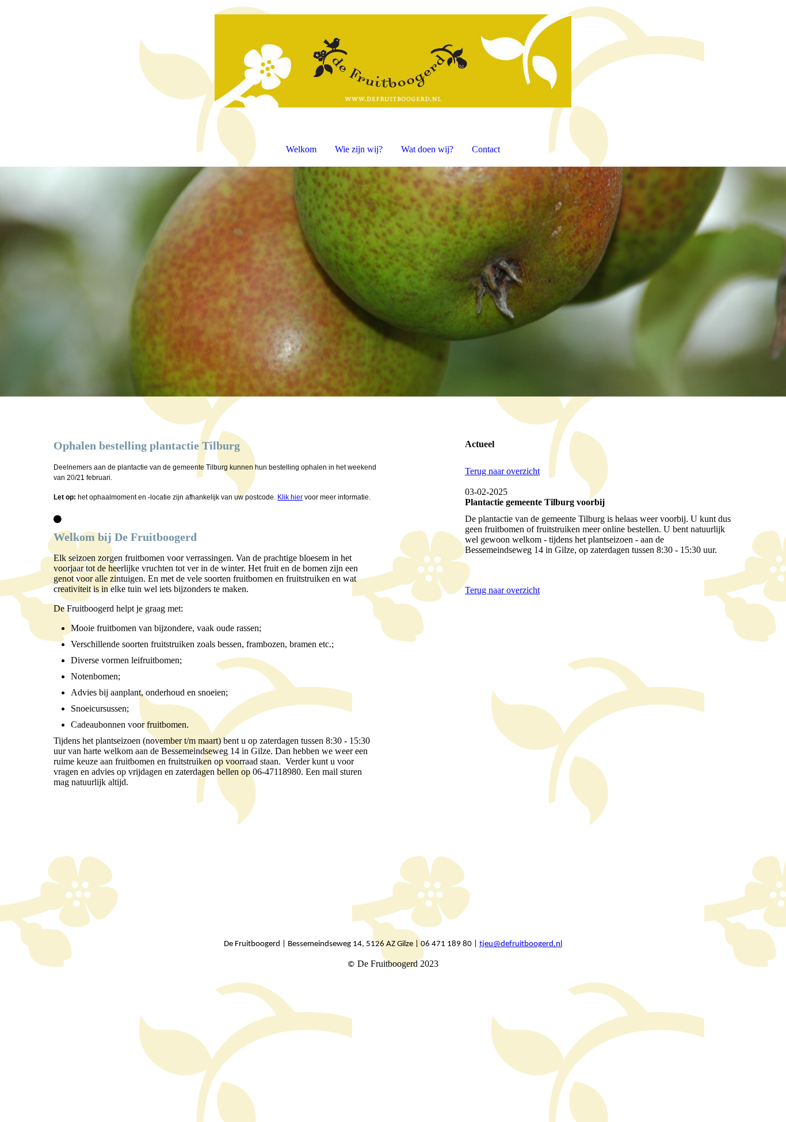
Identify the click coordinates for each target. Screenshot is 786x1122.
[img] (393, 60)
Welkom (301, 149)
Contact (486, 149)
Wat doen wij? (427, 149)
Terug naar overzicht (502, 471)
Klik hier (290, 497)
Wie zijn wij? (359, 149)
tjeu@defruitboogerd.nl (520, 944)
